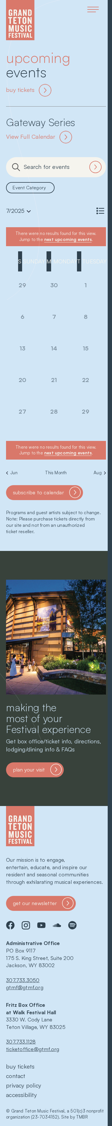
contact (15, 1075)
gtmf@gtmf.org (24, 987)
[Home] (20, 20)
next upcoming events (68, 239)
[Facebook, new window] (10, 925)
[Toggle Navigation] (93, 9)
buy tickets (20, 89)
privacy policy (23, 1085)
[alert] (56, 450)
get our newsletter (35, 903)
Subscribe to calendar (38, 492)
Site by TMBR (74, 1117)
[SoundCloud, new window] (57, 925)
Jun (14, 472)
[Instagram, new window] (26, 925)
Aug (98, 472)
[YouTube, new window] (41, 925)
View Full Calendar (30, 136)
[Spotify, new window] (72, 925)
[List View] (100, 211)
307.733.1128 (21, 1041)
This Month (56, 472)
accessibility (21, 1094)
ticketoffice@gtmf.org (32, 1049)
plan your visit (29, 769)
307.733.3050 (22, 980)
